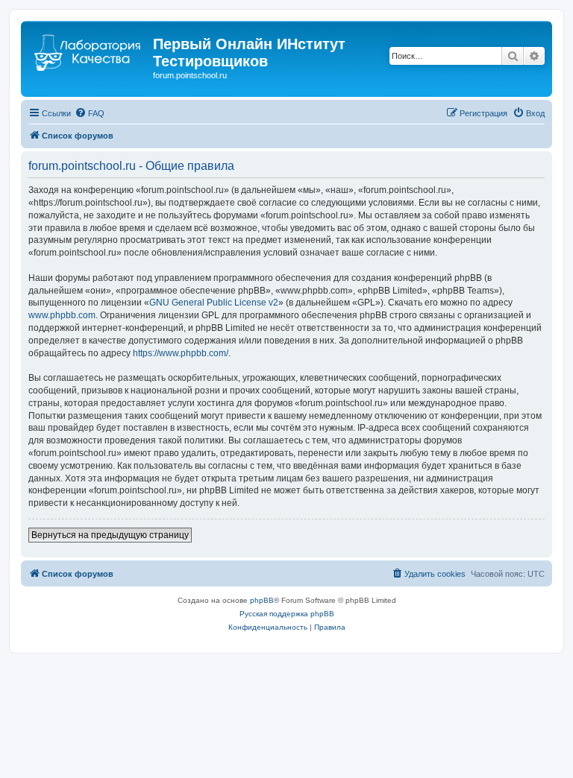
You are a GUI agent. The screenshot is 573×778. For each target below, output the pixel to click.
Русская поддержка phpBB (286, 614)
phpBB (262, 600)
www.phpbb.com (62, 315)
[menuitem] (89, 113)
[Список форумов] (89, 48)
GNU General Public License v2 (213, 302)
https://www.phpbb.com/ (180, 353)
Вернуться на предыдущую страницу (110, 535)
